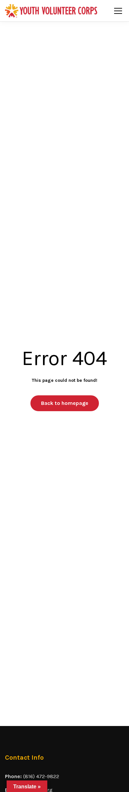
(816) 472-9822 (41, 776)
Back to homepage (64, 403)
